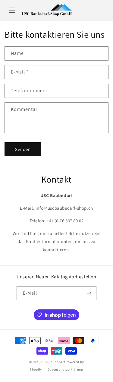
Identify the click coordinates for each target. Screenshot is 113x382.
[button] (12, 10)
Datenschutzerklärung (65, 369)
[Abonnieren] (89, 293)
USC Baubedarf (53, 362)
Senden (23, 149)
